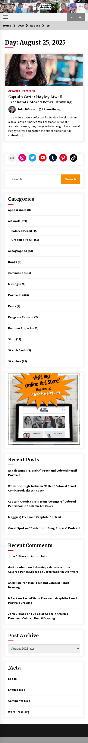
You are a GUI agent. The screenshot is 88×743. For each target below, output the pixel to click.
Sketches (14, 361)
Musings (14, 284)
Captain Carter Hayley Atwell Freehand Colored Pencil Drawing (40, 99)
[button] (71, 17)
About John (39, 556)
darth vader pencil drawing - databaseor (37, 567)
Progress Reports (21, 317)
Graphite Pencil (22, 240)
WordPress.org (18, 712)
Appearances (17, 210)
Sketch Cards (17, 350)
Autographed (17, 251)
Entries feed (16, 690)
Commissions (17, 273)
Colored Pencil (21, 231)
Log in (12, 679)
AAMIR (12, 583)
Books (12, 262)
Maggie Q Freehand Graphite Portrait (35, 517)
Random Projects (20, 328)
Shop (11, 339)
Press (12, 306)
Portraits (28, 90)
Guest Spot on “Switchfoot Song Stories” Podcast (44, 528)
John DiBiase (17, 556)
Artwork (14, 90)
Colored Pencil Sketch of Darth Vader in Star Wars (43, 572)
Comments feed (19, 701)
